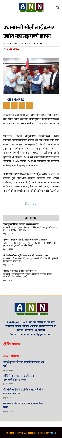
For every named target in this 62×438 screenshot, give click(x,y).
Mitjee (53, 433)
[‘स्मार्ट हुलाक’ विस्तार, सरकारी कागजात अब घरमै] (54, 365)
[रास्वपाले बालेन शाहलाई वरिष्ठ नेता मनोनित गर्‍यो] (54, 407)
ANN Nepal (13, 49)
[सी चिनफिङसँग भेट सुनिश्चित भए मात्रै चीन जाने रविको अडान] (54, 393)
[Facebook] (6, 105)
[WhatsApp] (29, 105)
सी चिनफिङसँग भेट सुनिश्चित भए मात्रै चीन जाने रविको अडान (25, 255)
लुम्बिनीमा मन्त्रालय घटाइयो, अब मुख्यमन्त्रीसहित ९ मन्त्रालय (25, 239)
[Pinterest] (22, 105)
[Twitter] (14, 105)
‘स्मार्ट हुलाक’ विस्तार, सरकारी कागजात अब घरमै (20, 224)
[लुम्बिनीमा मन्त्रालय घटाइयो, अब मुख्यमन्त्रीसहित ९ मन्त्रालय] (54, 379)
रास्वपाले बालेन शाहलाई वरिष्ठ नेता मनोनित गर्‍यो (20, 271)
